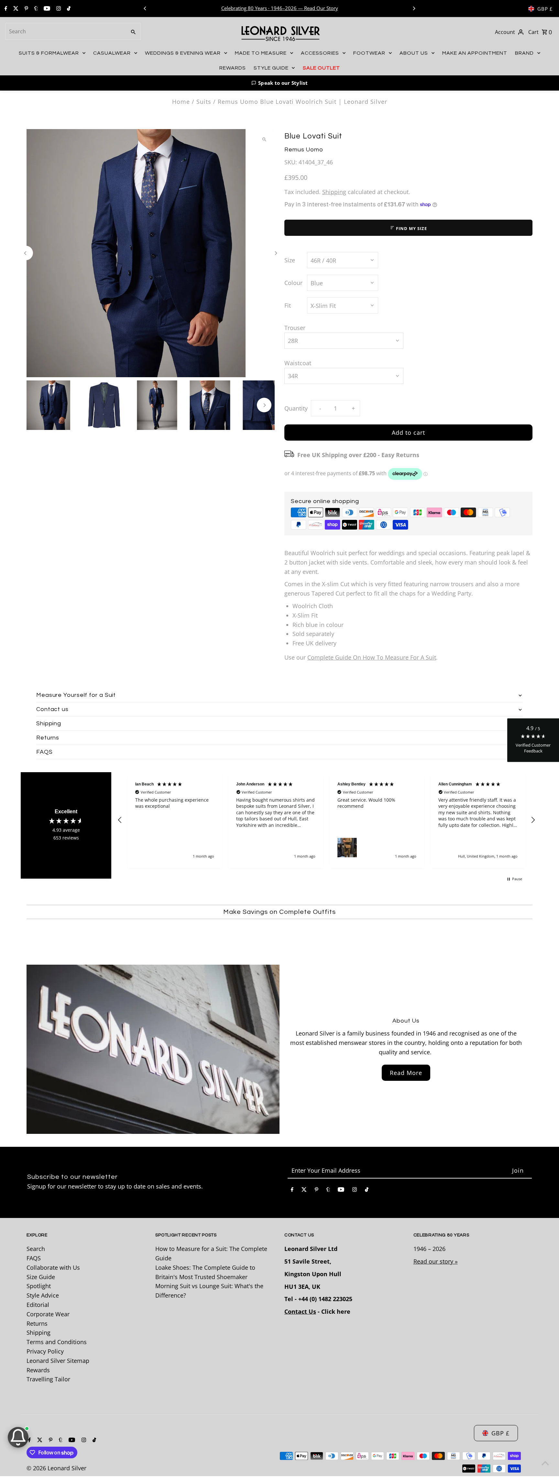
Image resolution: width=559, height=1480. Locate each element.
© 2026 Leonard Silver (56, 1468)
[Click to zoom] (264, 139)
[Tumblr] (35, 8)
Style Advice (43, 1295)
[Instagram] (58, 8)
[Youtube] (46, 8)
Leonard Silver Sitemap (58, 1361)
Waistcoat (297, 363)
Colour (293, 283)
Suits (203, 101)
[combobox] (65, 31)
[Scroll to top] (545, 1463)
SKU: (290, 162)
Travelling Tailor (48, 1379)
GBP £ (545, 8)
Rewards (38, 1370)
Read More (406, 1073)
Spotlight (39, 1286)
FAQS (34, 1258)
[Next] (414, 8)
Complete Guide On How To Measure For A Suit (371, 657)
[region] (326, 820)
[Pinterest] (25, 8)
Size (289, 260)
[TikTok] (68, 8)
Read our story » (435, 1261)
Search (36, 1249)
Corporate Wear (48, 1314)
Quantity (296, 408)
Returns (37, 1323)
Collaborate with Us (53, 1267)
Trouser (294, 328)
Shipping (334, 192)
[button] (279, 83)
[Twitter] (15, 8)
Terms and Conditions (57, 1342)
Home (181, 101)
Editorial (38, 1305)
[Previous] (145, 8)
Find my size (411, 228)
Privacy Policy (45, 1351)
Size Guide (41, 1277)
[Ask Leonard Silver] (18, 1437)
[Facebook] (5, 8)
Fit (287, 305)
